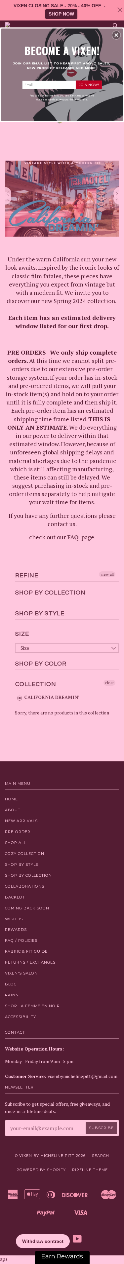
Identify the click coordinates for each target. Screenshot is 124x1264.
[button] (116, 35)
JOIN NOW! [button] (89, 84)
